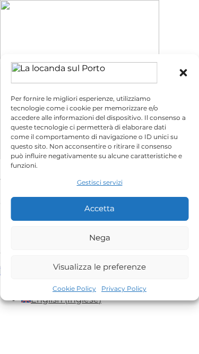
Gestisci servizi (100, 182)
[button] (183, 72)
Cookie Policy (74, 288)
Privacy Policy (123, 288)
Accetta (99, 208)
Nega (99, 237)
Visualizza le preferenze (99, 267)
